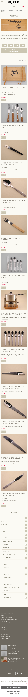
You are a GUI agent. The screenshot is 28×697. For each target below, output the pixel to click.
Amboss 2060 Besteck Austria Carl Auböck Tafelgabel (12, 422)
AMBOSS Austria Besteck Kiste (13, 87)
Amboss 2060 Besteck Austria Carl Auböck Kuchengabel (12, 387)
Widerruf (9, 673)
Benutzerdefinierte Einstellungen (13, 692)
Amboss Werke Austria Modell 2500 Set (12, 126)
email (21, 673)
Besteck (11, 10)
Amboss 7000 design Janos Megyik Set (13, 276)
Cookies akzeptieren (14, 687)
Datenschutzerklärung (22, 683)
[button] (2, 100)
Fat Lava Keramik (5, 634)
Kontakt (2, 615)
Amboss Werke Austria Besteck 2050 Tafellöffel (13, 201)
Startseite (3, 10)
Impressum (3, 624)
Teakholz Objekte (5, 638)
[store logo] (14, 3)
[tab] (14, 6)
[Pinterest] (14, 673)
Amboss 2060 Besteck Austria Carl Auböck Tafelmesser (12, 458)
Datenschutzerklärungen (6, 617)
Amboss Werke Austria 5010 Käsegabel (11, 239)
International (19, 10)
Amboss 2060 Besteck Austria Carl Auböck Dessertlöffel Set (13, 351)
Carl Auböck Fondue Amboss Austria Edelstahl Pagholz (14, 314)
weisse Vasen (4, 629)
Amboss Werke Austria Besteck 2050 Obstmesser (13, 494)
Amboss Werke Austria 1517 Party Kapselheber (11, 164)
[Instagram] (17, 673)
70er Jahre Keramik (5, 636)
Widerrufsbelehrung (5, 621)
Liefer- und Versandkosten (7, 613)
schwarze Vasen (5, 631)
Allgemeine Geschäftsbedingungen (9, 619)
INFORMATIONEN (5, 611)
